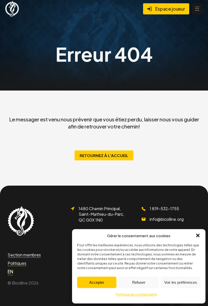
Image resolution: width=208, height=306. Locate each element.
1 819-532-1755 (164, 208)
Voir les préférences (180, 282)
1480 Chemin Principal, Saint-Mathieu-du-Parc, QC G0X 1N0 (101, 214)
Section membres (24, 254)
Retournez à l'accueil (104, 155)
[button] (197, 235)
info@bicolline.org (167, 219)
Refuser (138, 282)
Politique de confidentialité (136, 294)
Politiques (17, 263)
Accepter (96, 282)
